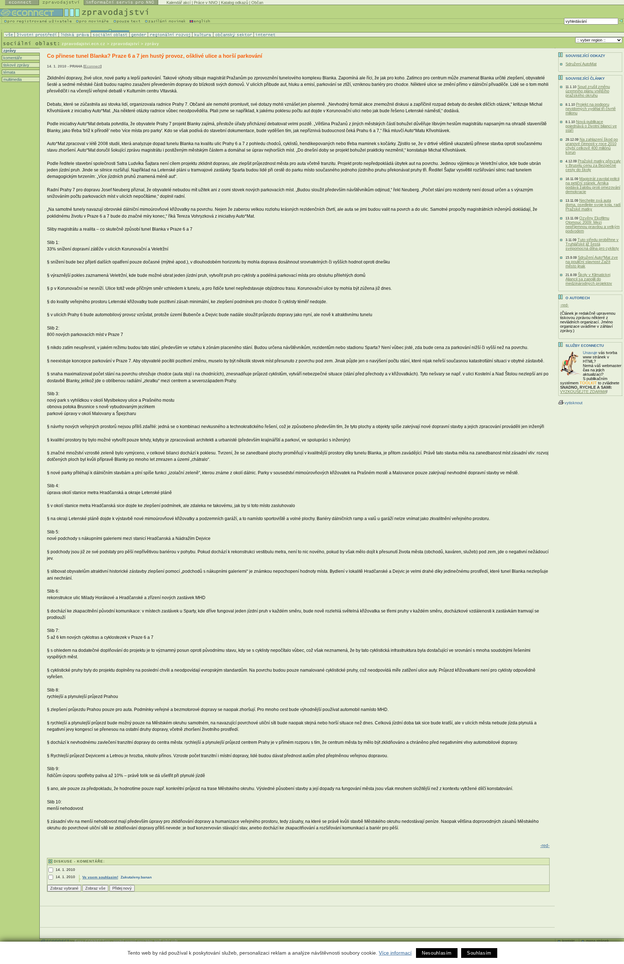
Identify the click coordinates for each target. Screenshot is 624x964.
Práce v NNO (206, 2)
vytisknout (573, 403)
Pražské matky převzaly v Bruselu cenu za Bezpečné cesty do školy (593, 165)
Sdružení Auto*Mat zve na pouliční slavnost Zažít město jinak (592, 261)
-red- (545, 845)
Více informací (395, 953)
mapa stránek (597, 941)
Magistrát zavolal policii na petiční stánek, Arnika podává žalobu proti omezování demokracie (593, 185)
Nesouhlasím (437, 953)
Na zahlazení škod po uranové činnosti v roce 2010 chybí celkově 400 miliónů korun (592, 145)
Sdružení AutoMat (581, 64)
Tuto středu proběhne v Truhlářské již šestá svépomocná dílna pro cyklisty (592, 243)
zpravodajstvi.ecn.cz (83, 44)
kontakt (568, 941)
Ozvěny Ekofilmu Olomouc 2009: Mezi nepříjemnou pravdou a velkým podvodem (593, 224)
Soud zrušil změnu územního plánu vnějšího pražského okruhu (588, 90)
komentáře (12, 58)
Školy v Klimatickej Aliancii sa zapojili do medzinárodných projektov (589, 278)
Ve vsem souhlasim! (100, 877)
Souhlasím (479, 953)
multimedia (12, 79)
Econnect (92, 66)
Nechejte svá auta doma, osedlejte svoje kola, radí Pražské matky (593, 204)
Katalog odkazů (234, 2)
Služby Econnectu (585, 346)
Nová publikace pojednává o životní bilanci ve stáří (591, 125)
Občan (257, 2)
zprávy (9, 50)
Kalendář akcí (178, 2)
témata (8, 72)
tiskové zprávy (15, 65)
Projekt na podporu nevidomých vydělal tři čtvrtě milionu (591, 108)
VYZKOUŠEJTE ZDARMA (583, 391)
